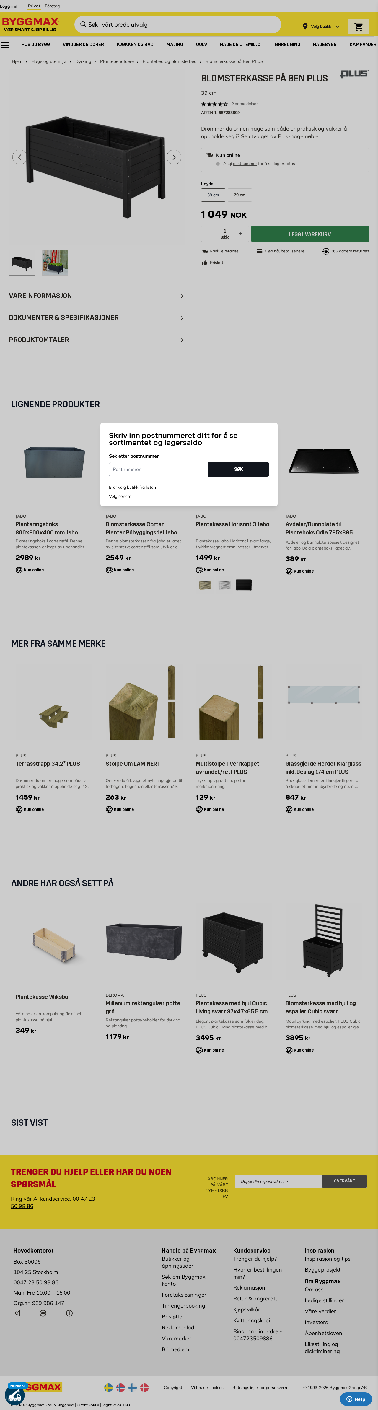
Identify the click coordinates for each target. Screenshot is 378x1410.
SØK (238, 469)
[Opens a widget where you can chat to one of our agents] (356, 1399)
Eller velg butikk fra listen (132, 487)
